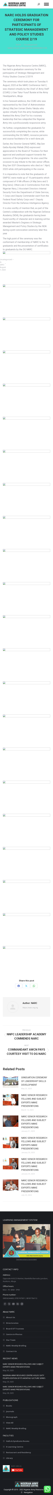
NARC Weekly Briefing (16, 1345)
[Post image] (10, 1082)
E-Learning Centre (14, 1446)
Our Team (10, 1340)
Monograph (11, 1417)
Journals (10, 1411)
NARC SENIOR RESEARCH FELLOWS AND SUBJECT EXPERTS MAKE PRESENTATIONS (34, 1100)
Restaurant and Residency (18, 1452)
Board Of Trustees (15, 1328)
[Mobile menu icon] (46, 4)
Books (9, 1405)
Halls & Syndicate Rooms (17, 1441)
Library (9, 1458)
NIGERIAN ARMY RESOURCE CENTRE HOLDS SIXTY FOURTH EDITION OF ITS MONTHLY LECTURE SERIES (24, 1376)
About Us (10, 1317)
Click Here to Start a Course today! (26, 1259)
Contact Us (11, 1351)
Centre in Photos (14, 1334)
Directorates (12, 1323)
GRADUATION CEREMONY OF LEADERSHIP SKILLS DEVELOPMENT (34, 1081)
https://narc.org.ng (30, 1008)
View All (9, 1422)
